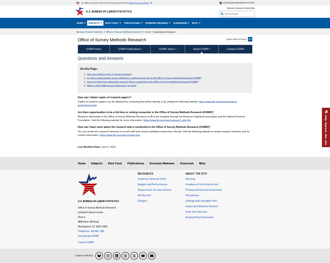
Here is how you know (139, 2)
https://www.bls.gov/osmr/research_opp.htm (167, 120)
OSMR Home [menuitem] (93, 48)
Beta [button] (195, 23)
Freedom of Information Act (202, 184)
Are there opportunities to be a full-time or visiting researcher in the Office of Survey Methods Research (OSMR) (144, 77)
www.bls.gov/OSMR (88, 235)
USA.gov (142, 200)
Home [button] (80, 23)
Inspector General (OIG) (152, 178)
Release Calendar (235, 8)
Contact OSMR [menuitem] (235, 48)
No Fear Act (144, 195)
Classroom (187, 163)
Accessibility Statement (199, 217)
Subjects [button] (94, 23)
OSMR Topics (167, 48)
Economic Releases (162, 163)
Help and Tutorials (196, 211)
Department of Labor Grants (155, 189)
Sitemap (190, 178)
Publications (135, 163)
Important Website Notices (201, 206)
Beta (202, 163)
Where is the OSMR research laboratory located (111, 85)
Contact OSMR (86, 242)
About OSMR (200, 48)
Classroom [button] (180, 23)
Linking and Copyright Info (201, 200)
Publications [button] (132, 23)
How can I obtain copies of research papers (109, 74)
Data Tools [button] (112, 23)
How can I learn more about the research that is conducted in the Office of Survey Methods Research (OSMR (142, 81)
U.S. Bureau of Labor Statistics (109, 11)
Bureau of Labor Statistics (90, 31)
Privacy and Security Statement (203, 189)
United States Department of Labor (238, 2)
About (148, 31)
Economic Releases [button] (156, 23)
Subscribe (250, 8)
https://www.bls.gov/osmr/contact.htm (120, 135)
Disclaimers (192, 195)
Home (82, 163)
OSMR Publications (129, 48)
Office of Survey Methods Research (124, 31)
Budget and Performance (152, 184)
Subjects (97, 163)
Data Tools (115, 163)
